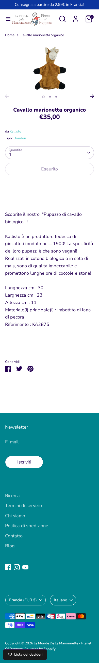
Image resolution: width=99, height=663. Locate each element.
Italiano (60, 600)
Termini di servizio (23, 505)
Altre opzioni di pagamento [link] (49, 198)
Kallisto (15, 131)
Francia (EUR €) (23, 600)
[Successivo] (92, 96)
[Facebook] (8, 567)
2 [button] (50, 97)
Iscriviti (24, 462)
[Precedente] (6, 96)
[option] (49, 67)
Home (9, 35)
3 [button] (56, 97)
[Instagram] (17, 567)
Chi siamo (15, 516)
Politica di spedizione (26, 526)
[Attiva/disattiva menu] (6, 19)
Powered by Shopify (40, 648)
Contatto (14, 536)
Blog (10, 546)
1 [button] (43, 97)
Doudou (19, 138)
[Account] (76, 17)
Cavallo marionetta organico (42, 35)
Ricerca (12, 496)
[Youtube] (25, 567)
